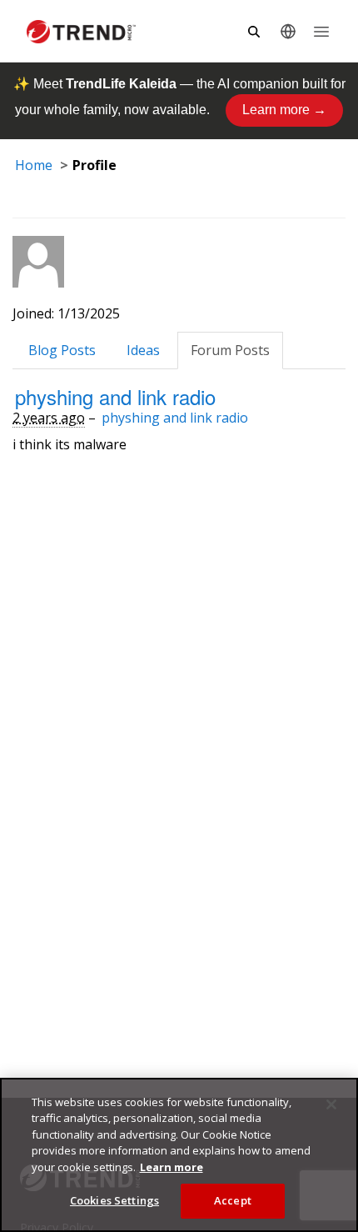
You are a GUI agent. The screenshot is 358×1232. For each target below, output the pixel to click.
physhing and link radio (115, 396)
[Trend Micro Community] (81, 31)
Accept (232, 1200)
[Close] (331, 1104)
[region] (179, 1155)
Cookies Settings (114, 1200)
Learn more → (284, 110)
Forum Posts (230, 350)
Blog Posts (62, 350)
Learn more (171, 1166)
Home (33, 165)
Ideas (143, 350)
